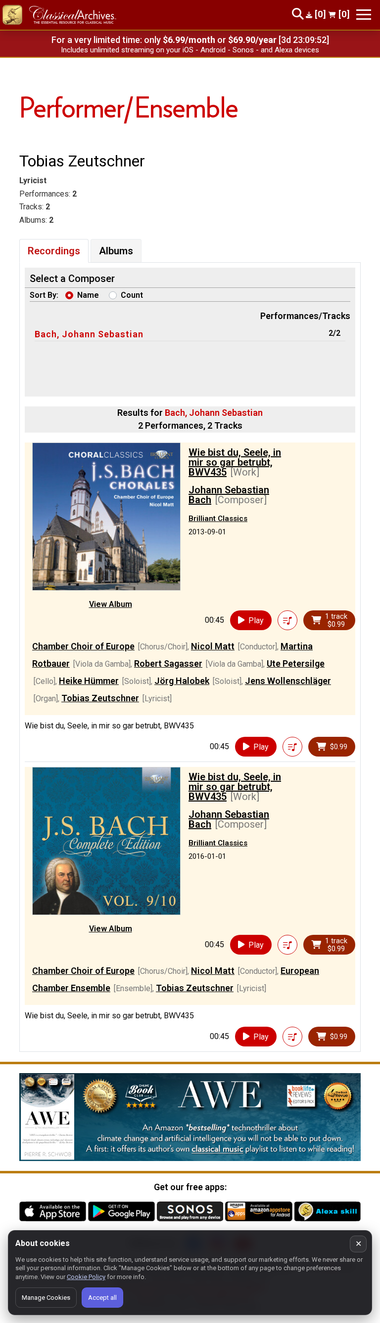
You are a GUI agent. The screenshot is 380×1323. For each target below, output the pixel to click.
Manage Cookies (46, 1297)
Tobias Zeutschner (100, 698)
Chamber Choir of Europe (83, 646)
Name (88, 295)
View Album (110, 604)
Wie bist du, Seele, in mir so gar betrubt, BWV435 (235, 462)
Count (132, 295)
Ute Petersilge (296, 663)
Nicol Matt (213, 646)
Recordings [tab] (54, 251)
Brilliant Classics (218, 518)
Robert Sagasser (168, 663)
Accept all (102, 1297)
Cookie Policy (86, 1277)
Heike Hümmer (89, 681)
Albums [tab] (116, 251)
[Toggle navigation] (364, 14)
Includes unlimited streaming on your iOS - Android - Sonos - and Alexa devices (190, 49)
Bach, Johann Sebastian (89, 334)
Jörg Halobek (181, 681)
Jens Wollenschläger (288, 681)
